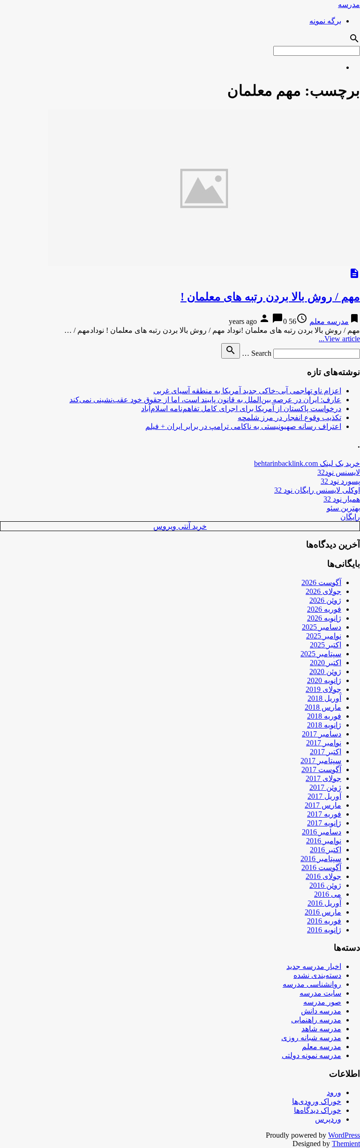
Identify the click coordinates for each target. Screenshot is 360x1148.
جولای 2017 (323, 778)
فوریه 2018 (324, 716)
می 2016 (327, 894)
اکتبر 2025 (325, 645)
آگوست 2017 (321, 769)
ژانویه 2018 (324, 725)
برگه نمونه (325, 21)
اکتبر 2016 (325, 850)
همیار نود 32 (341, 499)
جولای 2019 (323, 689)
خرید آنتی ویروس (180, 526)
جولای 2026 (323, 591)
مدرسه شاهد (321, 1029)
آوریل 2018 (324, 698)
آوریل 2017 (324, 796)
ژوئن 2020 (325, 671)
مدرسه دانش (321, 1011)
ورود (334, 1092)
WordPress (344, 1135)
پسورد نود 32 (340, 481)
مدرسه (349, 4)
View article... (339, 339)
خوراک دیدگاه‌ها (317, 1110)
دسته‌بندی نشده (317, 975)
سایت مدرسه (320, 993)
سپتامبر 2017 (320, 761)
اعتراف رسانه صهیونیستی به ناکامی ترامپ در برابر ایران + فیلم (243, 426)
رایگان (350, 517)
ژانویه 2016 (324, 930)
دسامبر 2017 (321, 734)
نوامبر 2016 (323, 841)
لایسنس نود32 (338, 472)
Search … (256, 353)
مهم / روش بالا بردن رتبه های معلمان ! (270, 297)
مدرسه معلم (329, 321)
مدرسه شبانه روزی (311, 1038)
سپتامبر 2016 (320, 859)
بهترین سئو (343, 508)
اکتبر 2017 (325, 752)
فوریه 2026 (324, 609)
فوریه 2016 (324, 921)
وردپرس (328, 1119)
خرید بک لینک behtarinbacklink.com (307, 463)
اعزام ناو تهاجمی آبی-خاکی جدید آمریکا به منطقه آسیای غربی (247, 391)
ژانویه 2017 (324, 823)
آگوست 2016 (321, 867)
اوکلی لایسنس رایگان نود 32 (317, 490)
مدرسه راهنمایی (316, 1020)
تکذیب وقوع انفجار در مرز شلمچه (289, 417)
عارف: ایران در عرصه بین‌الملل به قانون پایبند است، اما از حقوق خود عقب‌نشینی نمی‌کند (205, 400)
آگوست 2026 (321, 582)
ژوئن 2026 (325, 600)
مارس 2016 (323, 912)
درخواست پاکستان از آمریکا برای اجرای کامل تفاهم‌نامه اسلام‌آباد (241, 409)
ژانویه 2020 (324, 680)
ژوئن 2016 (325, 885)
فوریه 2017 (324, 814)
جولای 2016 (323, 876)
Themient (346, 1144)
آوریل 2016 (324, 903)
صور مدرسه (322, 1002)
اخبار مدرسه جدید (313, 966)
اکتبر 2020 (325, 663)
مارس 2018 (323, 707)
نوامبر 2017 (323, 743)
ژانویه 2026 (324, 618)
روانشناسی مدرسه (312, 984)
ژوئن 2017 (325, 787)
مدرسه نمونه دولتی (311, 1055)
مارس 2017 (323, 805)
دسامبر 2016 (321, 832)
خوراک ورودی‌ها (316, 1101)
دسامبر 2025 (321, 627)
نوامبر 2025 (323, 636)
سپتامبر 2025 (320, 654)
